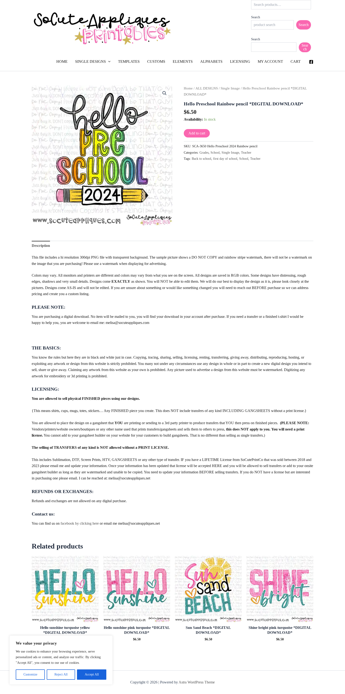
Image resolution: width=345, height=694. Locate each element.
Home (188, 88)
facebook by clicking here (80, 523)
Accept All (92, 674)
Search (255, 17)
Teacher (246, 152)
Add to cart (196, 133)
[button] (108, 61)
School (215, 152)
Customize (30, 674)
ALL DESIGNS (207, 88)
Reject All (61, 674)
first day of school (225, 158)
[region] (61, 660)
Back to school (201, 158)
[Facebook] (311, 62)
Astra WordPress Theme (197, 682)
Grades (204, 152)
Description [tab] (41, 246)
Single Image (230, 88)
